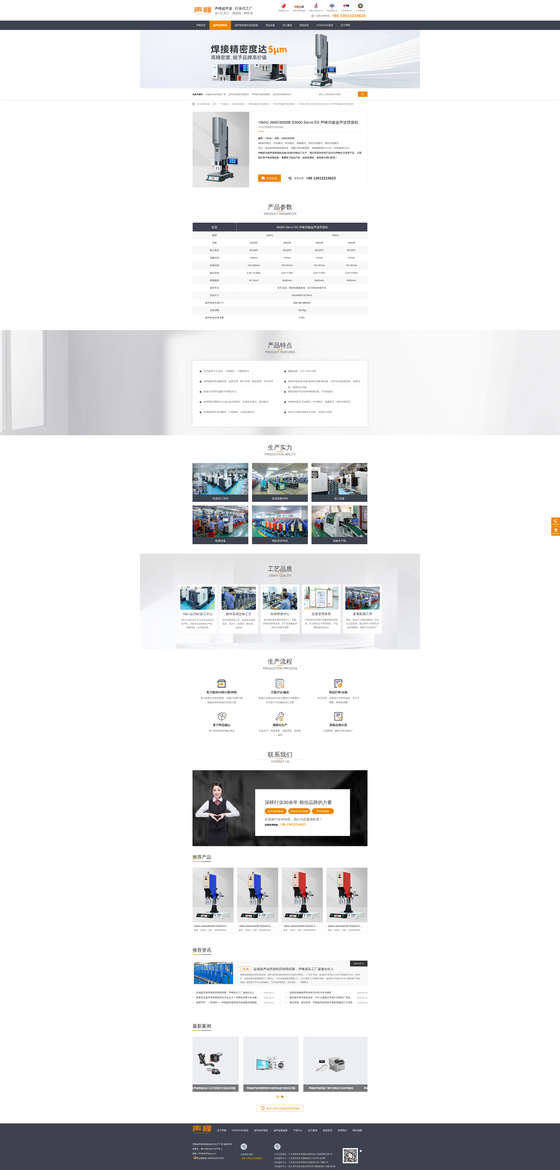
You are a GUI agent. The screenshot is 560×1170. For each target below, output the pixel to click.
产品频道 (224, 103)
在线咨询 (272, 178)
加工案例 (287, 25)
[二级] (280, 87)
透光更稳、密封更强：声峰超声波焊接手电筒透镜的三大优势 (320, 1002)
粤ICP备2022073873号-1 (211, 1149)
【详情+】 (304, 982)
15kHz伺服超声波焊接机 (284, 103)
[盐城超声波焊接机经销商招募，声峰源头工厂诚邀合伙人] (213, 973)
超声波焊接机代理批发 (239, 94)
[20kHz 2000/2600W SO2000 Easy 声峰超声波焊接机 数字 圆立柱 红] (347, 895)
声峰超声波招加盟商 (261, 94)
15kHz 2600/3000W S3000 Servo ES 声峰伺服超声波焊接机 (326, 103)
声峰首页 (201, 25)
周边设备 (270, 25)
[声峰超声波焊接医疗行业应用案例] (280, 1064)
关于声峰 (345, 25)
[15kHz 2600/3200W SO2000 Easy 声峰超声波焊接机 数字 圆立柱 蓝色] (257, 895)
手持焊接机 (322, 811)
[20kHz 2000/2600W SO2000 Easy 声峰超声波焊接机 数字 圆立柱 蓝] (213, 895)
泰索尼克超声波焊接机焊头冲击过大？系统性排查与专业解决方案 (228, 997)
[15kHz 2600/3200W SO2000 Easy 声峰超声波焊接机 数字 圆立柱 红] (302, 895)
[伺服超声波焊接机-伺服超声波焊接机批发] (202, 10)
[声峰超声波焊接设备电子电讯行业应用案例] (220, 1064)
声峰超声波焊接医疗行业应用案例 (280, 1088)
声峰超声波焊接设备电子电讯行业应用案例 (220, 1088)
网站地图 (357, 1130)
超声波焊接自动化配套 (246, 25)
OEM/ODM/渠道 (324, 25)
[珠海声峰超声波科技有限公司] (203, 1130)
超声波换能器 (281, 1130)
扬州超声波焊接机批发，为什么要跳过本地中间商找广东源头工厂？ (321, 997)
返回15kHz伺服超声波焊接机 (283, 1108)
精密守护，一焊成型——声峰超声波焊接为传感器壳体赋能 (226, 1002)
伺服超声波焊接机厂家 (215, 94)
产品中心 (297, 1130)
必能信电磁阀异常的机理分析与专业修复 (310, 992)
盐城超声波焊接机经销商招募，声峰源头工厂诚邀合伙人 (293, 968)
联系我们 (342, 1130)
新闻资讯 (304, 25)
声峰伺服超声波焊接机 (258, 103)
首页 (214, 103)
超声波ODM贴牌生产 (282, 94)
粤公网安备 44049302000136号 (210, 1158)
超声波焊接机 (220, 25)
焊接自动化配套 (299, 811)
